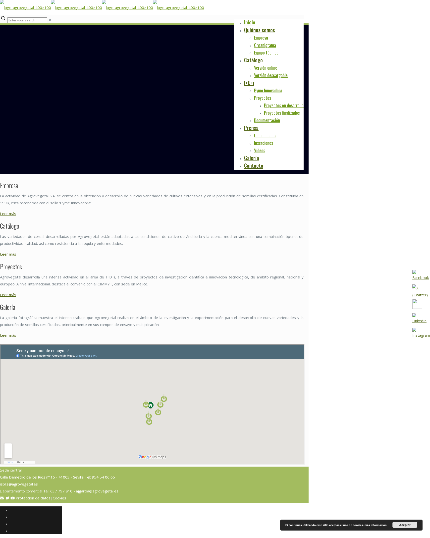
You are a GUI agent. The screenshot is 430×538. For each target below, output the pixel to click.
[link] (50, 19)
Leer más (8, 213)
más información (376, 525)
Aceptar (405, 525)
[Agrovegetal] (102, 7)
